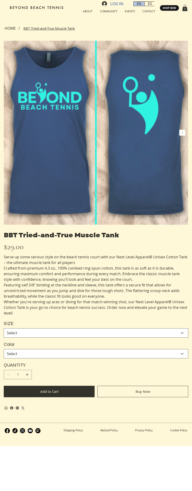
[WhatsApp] (6, 408)
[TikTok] (15, 430)
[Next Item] (182, 133)
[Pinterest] (17, 408)
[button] (185, 8)
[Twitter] (23, 408)
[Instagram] (22, 430)
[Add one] (27, 374)
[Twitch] (38, 430)
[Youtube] (30, 430)
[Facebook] (11, 408)
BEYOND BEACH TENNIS (37, 7)
